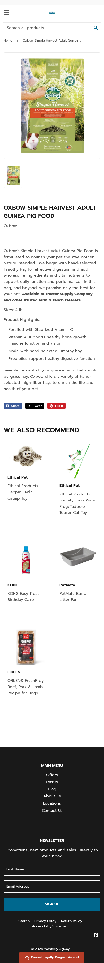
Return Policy (71, 921)
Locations (52, 803)
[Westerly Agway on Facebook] (96, 935)
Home (8, 40)
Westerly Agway (57, 948)
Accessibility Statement (50, 926)
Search (24, 921)
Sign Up (52, 904)
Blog (52, 789)
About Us (52, 796)
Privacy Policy (45, 921)
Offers (52, 775)
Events (52, 782)
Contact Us (52, 810)
